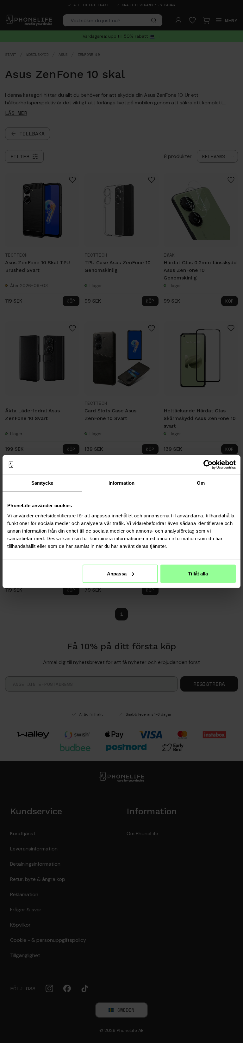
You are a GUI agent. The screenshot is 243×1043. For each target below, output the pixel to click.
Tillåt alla (198, 573)
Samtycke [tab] (42, 483)
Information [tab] (121, 483)
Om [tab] (201, 483)
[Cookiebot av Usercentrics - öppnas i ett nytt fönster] (208, 464)
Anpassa (117, 573)
